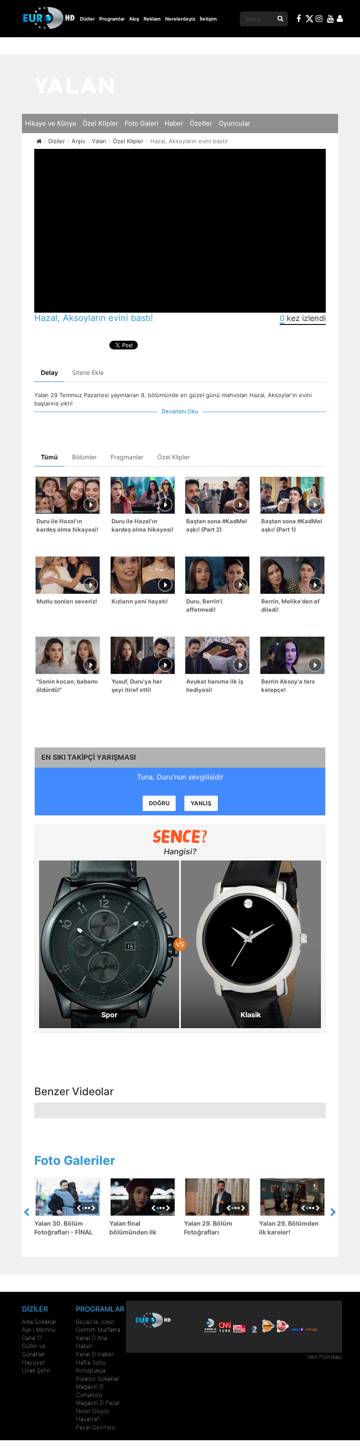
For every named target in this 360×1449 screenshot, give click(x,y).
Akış (134, 19)
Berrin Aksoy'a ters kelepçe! (288, 685)
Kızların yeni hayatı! (140, 601)
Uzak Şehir (36, 1370)
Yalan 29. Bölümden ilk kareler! (289, 1228)
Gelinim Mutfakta (98, 1329)
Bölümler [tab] (84, 457)
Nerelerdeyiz (180, 19)
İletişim (208, 19)
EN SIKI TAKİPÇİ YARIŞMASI (88, 757)
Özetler (201, 123)
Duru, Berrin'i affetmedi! (204, 605)
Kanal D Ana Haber (91, 1342)
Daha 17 (32, 1337)
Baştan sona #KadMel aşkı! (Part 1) (291, 525)
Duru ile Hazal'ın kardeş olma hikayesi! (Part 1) (142, 526)
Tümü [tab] (49, 457)
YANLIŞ (201, 803)
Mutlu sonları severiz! (66, 601)
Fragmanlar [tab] (127, 457)
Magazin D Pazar (98, 1402)
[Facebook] (299, 20)
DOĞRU (159, 803)
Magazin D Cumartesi (90, 1390)
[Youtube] (330, 20)
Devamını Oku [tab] (180, 411)
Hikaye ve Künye (50, 123)
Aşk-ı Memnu (38, 1329)
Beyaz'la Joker (95, 1321)
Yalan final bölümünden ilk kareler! (132, 1228)
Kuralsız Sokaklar (97, 1378)
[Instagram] (319, 20)
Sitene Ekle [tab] (88, 372)
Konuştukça (90, 1370)
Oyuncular (234, 123)
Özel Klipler (101, 123)
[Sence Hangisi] (180, 836)
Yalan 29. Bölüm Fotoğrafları (208, 1228)
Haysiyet (33, 1362)
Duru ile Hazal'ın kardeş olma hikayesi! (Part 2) (67, 526)
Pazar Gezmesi (95, 1427)
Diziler (87, 19)
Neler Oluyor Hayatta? (92, 1415)
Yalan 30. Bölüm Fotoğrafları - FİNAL (63, 1228)
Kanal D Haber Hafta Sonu (95, 1358)
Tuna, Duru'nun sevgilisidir (180, 776)
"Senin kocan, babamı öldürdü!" (67, 685)
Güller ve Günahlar (34, 1349)
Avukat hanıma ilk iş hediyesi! (214, 685)
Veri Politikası (325, 1356)
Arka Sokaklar (39, 1321)
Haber (174, 123)
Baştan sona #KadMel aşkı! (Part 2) (216, 525)
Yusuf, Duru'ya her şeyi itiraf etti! (137, 685)
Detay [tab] (49, 372)
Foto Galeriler (74, 1160)
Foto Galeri (141, 123)
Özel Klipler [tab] (173, 457)
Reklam (152, 19)
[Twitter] (309, 20)
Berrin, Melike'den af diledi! (290, 605)
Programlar (112, 19)
